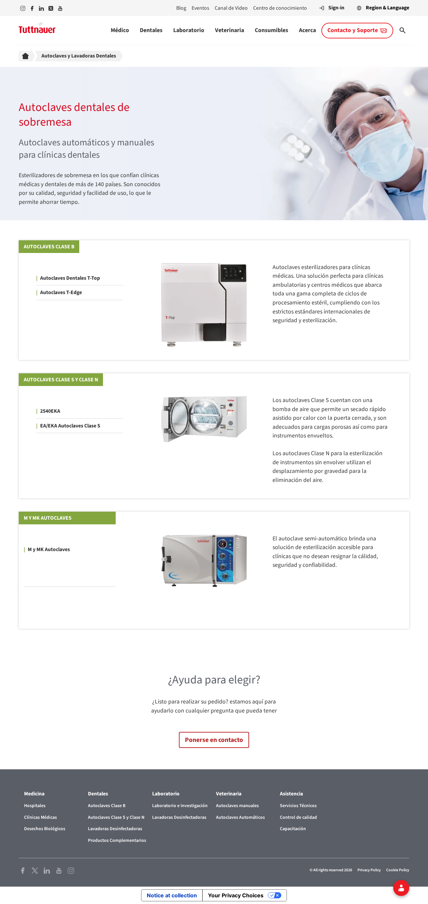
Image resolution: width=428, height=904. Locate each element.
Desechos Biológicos (44, 828)
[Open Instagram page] (71, 870)
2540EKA (50, 411)
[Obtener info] (401, 888)
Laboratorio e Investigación (180, 805)
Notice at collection (172, 895)
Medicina (34, 793)
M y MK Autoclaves (48, 518)
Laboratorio (188, 30)
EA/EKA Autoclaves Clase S (70, 425)
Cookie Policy (397, 870)
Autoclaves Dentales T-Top (70, 278)
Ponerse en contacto (214, 740)
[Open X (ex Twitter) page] (35, 870)
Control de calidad (298, 817)
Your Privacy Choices (235, 895)
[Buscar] (402, 30)
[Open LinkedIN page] (47, 870)
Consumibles (271, 30)
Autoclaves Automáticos (240, 817)
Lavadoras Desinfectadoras (115, 828)
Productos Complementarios (117, 840)
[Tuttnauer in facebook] (32, 8)
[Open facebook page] (23, 870)
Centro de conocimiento (280, 8)
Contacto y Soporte (352, 30)
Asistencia (291, 793)
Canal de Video (231, 8)
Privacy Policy (369, 870)
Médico (120, 30)
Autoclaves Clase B (49, 246)
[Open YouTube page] (59, 870)
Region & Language (387, 7)
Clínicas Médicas (40, 817)
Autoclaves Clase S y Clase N (61, 379)
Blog (181, 8)
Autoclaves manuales (237, 805)
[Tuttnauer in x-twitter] (51, 8)
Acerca (307, 30)
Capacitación (293, 828)
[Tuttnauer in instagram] (23, 8)
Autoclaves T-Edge (61, 292)
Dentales (151, 30)
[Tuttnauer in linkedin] (41, 8)
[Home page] (27, 56)
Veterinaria (229, 30)
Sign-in (336, 7)
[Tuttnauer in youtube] (60, 8)
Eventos (200, 8)
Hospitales (34, 805)
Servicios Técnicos (298, 805)
